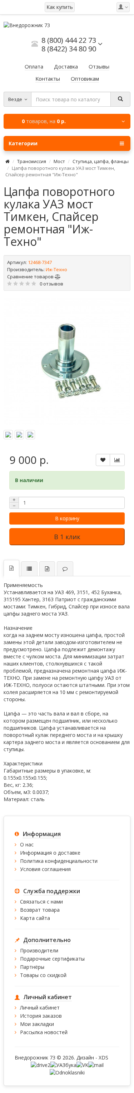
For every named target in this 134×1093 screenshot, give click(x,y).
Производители (39, 950)
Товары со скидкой (43, 975)
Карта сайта (35, 918)
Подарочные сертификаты (52, 958)
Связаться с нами (41, 901)
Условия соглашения (45, 869)
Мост (59, 161)
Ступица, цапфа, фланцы (101, 161)
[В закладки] (103, 460)
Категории (23, 143)
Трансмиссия (31, 161)
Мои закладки (37, 1024)
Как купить (59, 7)
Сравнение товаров (31, 276)
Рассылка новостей (44, 1032)
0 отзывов (51, 283)
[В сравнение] (117, 460)
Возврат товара (40, 909)
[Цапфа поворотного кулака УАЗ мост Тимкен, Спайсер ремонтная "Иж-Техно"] (67, 361)
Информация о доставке (50, 852)
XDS (103, 1057)
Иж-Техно (56, 269)
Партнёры (32, 966)
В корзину (67, 518)
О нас (27, 844)
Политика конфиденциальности (59, 860)
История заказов (41, 1015)
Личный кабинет (40, 1007)
